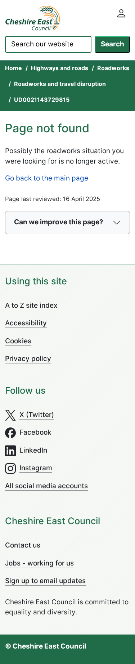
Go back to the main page (46, 178)
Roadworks (113, 68)
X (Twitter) (36, 415)
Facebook (35, 432)
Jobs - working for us (39, 563)
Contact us (22, 545)
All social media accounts (46, 486)
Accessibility (26, 323)
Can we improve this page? (58, 222)
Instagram (35, 468)
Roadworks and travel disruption (60, 83)
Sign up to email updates (45, 581)
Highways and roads (59, 68)
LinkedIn (33, 450)
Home (13, 68)
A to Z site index (31, 305)
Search (112, 44)
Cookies (18, 341)
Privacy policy (28, 358)
